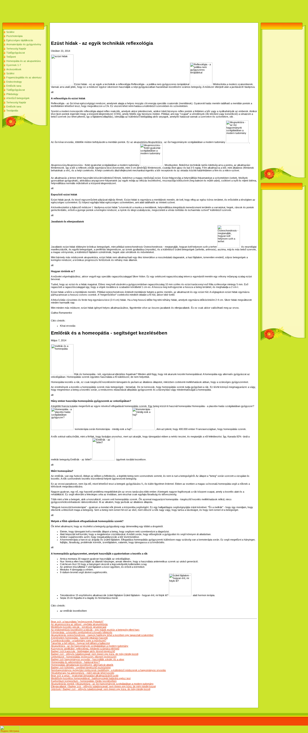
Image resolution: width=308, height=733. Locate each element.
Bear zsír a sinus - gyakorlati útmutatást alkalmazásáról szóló (84, 675)
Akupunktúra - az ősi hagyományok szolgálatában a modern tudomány (89, 646)
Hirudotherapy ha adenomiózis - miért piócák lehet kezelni (82, 673)
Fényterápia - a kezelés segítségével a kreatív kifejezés (81, 632)
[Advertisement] (82, 10)
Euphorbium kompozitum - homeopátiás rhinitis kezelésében (84, 681)
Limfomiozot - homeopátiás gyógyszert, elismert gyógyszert (83, 656)
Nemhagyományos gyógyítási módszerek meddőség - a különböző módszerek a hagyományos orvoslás (108, 670)
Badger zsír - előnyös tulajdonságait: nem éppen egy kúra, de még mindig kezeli (94, 654)
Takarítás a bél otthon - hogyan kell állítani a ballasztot (80, 643)
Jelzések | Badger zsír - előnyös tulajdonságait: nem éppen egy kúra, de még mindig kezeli (100, 689)
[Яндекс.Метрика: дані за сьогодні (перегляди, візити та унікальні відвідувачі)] (10, 729)
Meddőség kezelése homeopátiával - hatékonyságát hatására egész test (91, 678)
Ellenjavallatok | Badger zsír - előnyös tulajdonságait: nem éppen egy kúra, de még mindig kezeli (103, 686)
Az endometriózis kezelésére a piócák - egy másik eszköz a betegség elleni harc (95, 629)
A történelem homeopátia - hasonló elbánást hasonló (79, 637)
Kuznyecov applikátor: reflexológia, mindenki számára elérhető (85, 648)
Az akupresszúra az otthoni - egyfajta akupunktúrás (79, 624)
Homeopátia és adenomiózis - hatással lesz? (75, 662)
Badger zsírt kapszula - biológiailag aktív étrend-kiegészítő (83, 651)
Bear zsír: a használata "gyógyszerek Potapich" (77, 621)
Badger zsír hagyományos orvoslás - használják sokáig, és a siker (87, 659)
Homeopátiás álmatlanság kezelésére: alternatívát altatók (82, 664)
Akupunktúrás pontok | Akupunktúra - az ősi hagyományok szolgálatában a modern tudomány (102, 683)
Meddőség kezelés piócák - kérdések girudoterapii (78, 627)
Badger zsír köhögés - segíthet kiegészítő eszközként (80, 667)
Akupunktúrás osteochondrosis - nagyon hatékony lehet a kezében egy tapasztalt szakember (102, 635)
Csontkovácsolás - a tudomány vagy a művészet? (78, 640)
